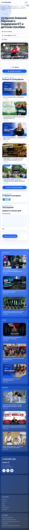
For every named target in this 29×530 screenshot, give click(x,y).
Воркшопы (4, 509)
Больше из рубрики (15, 71)
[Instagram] (8, 470)
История (4, 499)
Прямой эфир (5, 507)
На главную (15, 67)
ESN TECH (6, 252)
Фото (3, 503)
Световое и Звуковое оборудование (11, 525)
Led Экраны (5, 523)
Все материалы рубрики (15, 187)
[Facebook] (4, 470)
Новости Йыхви (8, 31)
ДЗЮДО (6, 387)
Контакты (4, 501)
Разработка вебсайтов (7, 517)
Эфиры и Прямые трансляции (9, 519)
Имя (3, 228)
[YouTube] (11, 470)
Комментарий (6, 213)
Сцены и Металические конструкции (11, 521)
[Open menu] (26, 2)
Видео (3, 505)
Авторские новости (13, 6)
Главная (3, 6)
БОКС (5, 320)
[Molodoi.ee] (9, 459)
